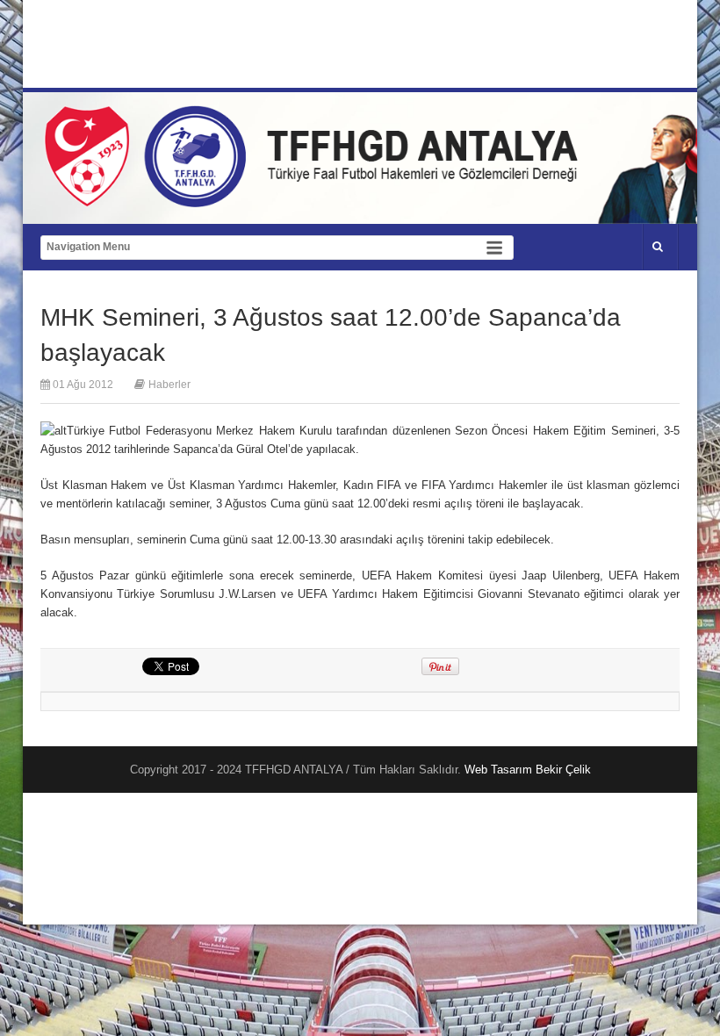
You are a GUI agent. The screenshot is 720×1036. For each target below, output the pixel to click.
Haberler (169, 384)
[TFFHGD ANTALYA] (317, 196)
